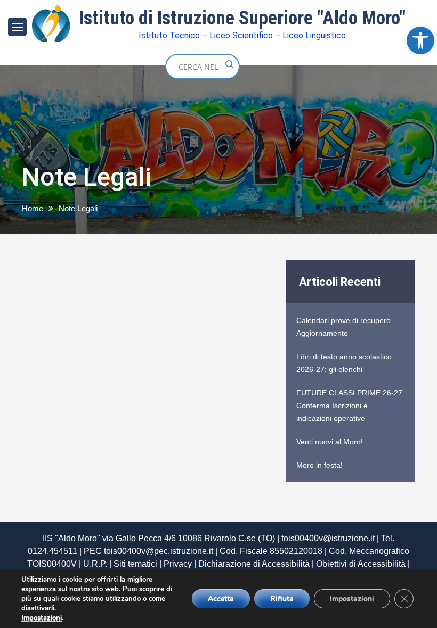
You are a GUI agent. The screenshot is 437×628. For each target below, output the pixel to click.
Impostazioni (41, 618)
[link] (420, 40)
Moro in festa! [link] (319, 465)
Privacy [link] (178, 563)
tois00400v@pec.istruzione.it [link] (158, 551)
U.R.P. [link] (95, 563)
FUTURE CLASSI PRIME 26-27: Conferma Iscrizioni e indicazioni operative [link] (350, 406)
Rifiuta (282, 598)
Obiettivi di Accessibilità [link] (361, 563)
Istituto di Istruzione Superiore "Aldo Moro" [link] (242, 18)
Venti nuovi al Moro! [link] (329, 441)
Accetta (221, 598)
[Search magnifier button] (229, 64)
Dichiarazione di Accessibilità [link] (254, 563)
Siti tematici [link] (135, 563)
